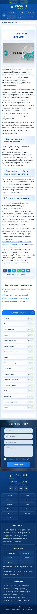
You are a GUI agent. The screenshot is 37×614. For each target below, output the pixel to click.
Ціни (21, 13)
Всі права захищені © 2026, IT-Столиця (18, 607)
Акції (27, 504)
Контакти (30, 17)
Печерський (11, 553)
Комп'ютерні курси (23, 591)
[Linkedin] (9, 271)
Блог (11, 17)
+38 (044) (23, 530)
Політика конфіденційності (13, 609)
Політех (10, 558)
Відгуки (9, 504)
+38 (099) (20, 536)
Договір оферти (27, 609)
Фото (10, 513)
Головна (4, 15)
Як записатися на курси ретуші (16, 295)
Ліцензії (27, 513)
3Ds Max (27, 128)
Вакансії (9, 509)
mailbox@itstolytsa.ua (21, 484)
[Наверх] (28, 271)
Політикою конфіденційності (22, 459)
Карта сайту (23, 589)
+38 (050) (18, 482)
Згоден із (19, 459)
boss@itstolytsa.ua (15, 542)
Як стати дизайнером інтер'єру (16, 301)
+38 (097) (9, 533)
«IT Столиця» (25, 586)
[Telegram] (23, 271)
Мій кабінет (10, 518)
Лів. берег (26, 553)
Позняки (10, 562)
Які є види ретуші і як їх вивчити (16, 298)
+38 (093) (23, 533)
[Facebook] (5, 271)
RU (22, 2)
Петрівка (26, 558)
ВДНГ (26, 562)
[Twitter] (14, 271)
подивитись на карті (18, 574)
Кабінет (14, 2)
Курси (12, 13)
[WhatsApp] (19, 271)
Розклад (31, 13)
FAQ (27, 509)
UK (26, 2)
